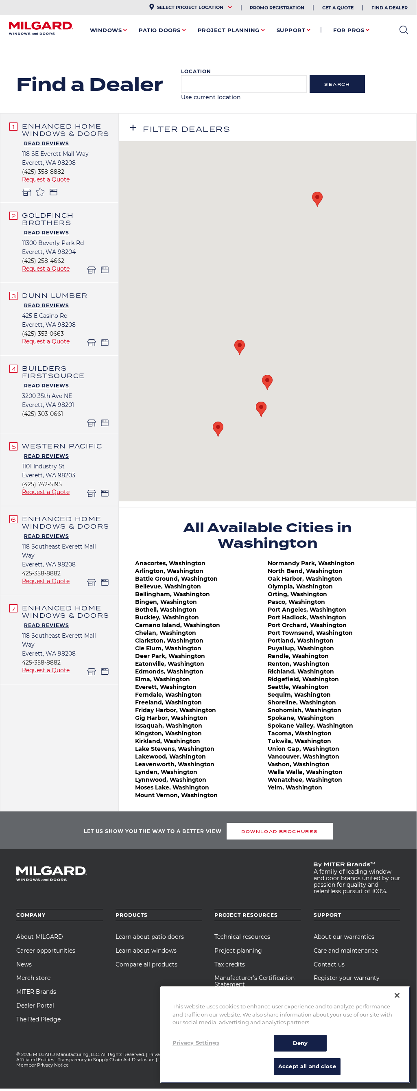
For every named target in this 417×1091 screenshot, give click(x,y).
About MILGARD (39, 937)
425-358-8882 (41, 573)
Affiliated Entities (35, 1060)
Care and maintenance (346, 950)
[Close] (397, 995)
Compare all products (146, 964)
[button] (218, 429)
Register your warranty (347, 978)
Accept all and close (307, 1066)
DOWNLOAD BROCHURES (279, 831)
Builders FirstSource (53, 372)
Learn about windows (146, 950)
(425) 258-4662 (43, 261)
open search (404, 30)
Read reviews (46, 143)
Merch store (33, 978)
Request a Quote (46, 179)
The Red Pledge (38, 1019)
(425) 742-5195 (42, 484)
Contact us (329, 964)
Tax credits (229, 964)
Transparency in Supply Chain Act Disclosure (106, 1060)
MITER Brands (36, 991)
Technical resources (242, 937)
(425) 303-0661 (42, 414)
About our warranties (344, 937)
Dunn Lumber (55, 295)
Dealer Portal (35, 1005)
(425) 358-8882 (43, 171)
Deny (300, 1043)
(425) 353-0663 (43, 333)
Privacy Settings (195, 1042)
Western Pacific (62, 446)
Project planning (238, 950)
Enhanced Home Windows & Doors (65, 130)
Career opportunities (45, 950)
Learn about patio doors (150, 937)
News (24, 964)
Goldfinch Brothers (48, 219)
